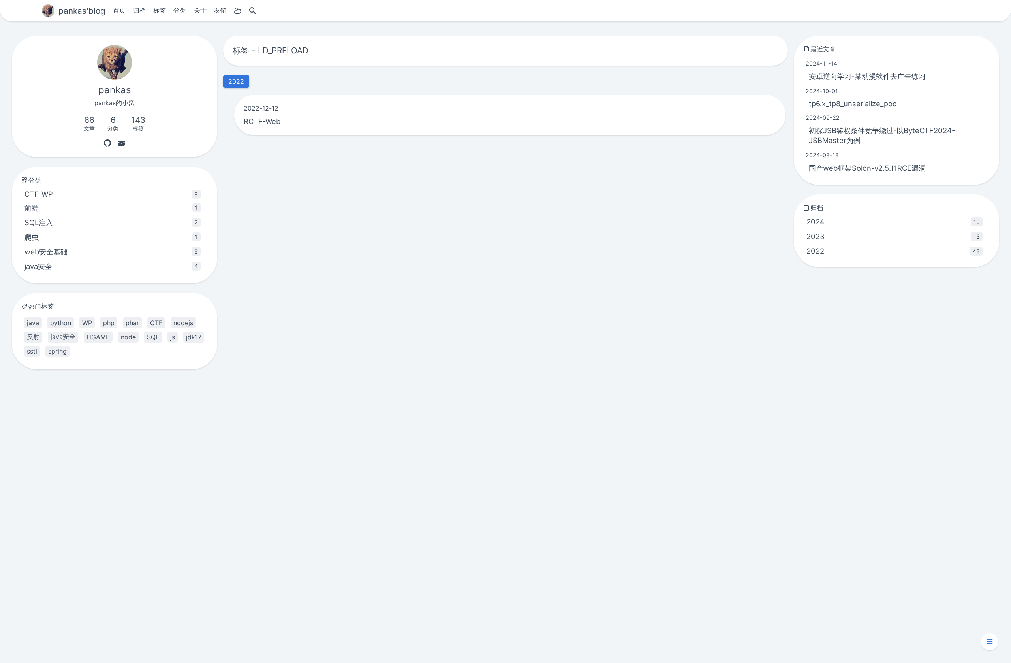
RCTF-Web (262, 121)
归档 (139, 10)
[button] (989, 641)
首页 (119, 10)
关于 (200, 10)
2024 (893, 221)
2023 (893, 236)
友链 (220, 10)
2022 (893, 251)
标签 (159, 10)
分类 (179, 10)
